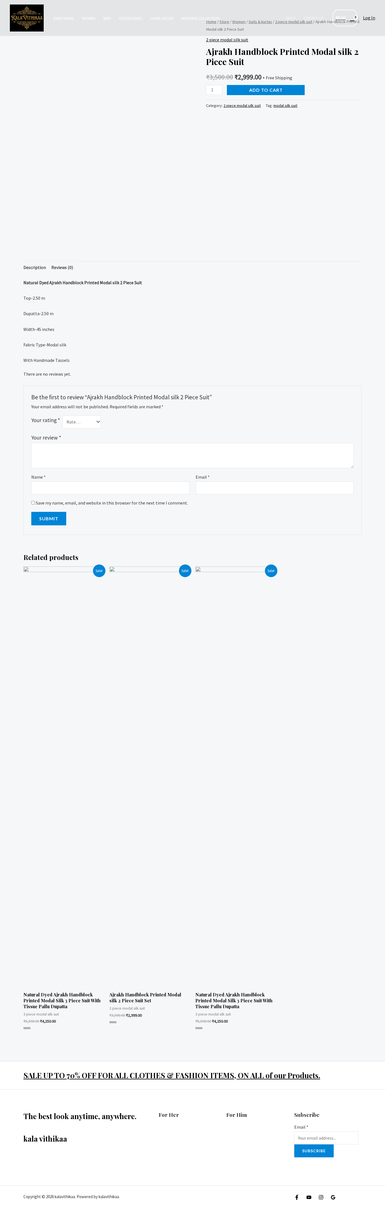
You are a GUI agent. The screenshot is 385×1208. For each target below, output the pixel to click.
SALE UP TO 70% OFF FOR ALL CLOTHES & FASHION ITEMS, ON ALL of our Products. (171, 1075)
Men (107, 18)
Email (203, 477)
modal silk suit (285, 105)
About (291, 18)
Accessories (130, 18)
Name (38, 477)
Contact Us (313, 18)
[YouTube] (308, 1197)
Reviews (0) (62, 267)
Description (34, 267)
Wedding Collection (200, 18)
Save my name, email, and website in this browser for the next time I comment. (112, 503)
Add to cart (266, 90)
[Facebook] (296, 1197)
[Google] (333, 1197)
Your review (46, 437)
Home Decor (162, 18)
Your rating (45, 420)
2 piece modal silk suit (227, 39)
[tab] (34, 267)
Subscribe (314, 1150)
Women (88, 18)
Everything (63, 18)
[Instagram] (321, 1197)
